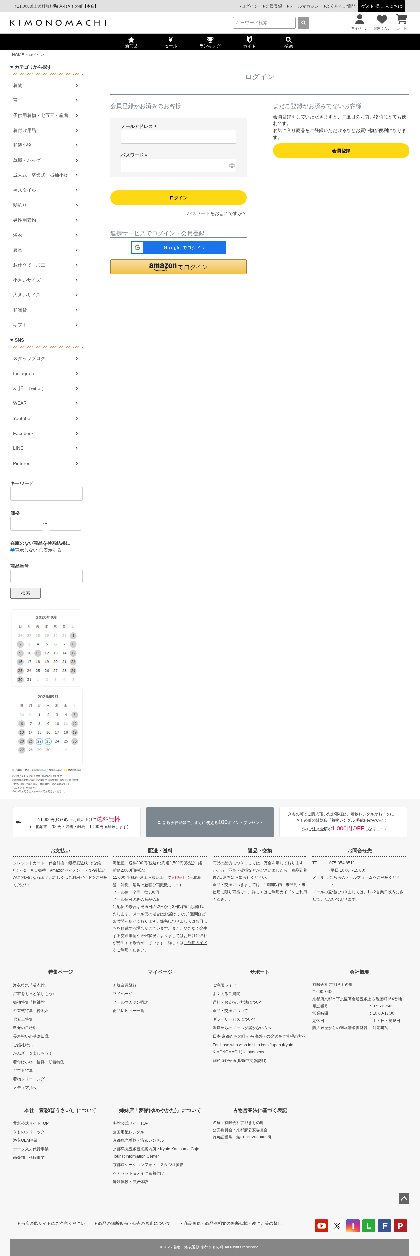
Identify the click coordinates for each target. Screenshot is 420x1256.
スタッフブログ (29, 358)
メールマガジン (304, 6)
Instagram (23, 373)
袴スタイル (24, 190)
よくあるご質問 (341, 6)
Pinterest (22, 463)
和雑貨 (20, 310)
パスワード (135, 155)
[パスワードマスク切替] (231, 165)
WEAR (20, 403)
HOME (18, 55)
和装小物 (22, 145)
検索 (25, 593)
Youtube (21, 418)
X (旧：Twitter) (28, 388)
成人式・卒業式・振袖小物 (40, 175)
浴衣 (17, 235)
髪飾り (20, 205)
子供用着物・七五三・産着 (40, 115)
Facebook (23, 433)
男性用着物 (24, 220)
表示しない (26, 549)
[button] (178, 266)
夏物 (17, 249)
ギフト (20, 324)
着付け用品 (24, 130)
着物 (17, 85)
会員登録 (273, 6)
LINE (18, 448)
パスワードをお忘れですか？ (217, 213)
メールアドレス (140, 126)
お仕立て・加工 (29, 265)
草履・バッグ (27, 160)
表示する (52, 549)
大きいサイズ (27, 294)
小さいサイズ (27, 280)
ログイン (249, 6)
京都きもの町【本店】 (78, 6)
